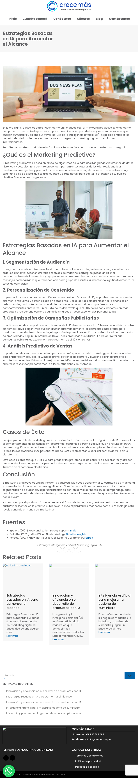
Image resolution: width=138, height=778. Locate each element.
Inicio (12, 19)
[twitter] (65, 549)
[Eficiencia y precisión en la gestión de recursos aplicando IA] (115, 577)
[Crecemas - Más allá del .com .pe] (69, 6)
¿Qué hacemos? (35, 19)
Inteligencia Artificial (63, 545)
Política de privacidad (88, 761)
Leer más (12, 639)
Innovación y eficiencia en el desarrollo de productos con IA (20, 601)
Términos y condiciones (89, 755)
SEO (101, 545)
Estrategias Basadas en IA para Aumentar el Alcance (39, 696)
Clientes (83, 19)
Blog (99, 19)
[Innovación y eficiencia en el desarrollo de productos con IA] (23, 577)
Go (130, 675)
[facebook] (59, 549)
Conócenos (62, 19)
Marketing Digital (87, 545)
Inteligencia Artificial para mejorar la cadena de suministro (68, 601)
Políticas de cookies (87, 766)
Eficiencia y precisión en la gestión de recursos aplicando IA (114, 601)
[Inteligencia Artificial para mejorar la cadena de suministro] (69, 577)
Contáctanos (119, 19)
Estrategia (43, 545)
